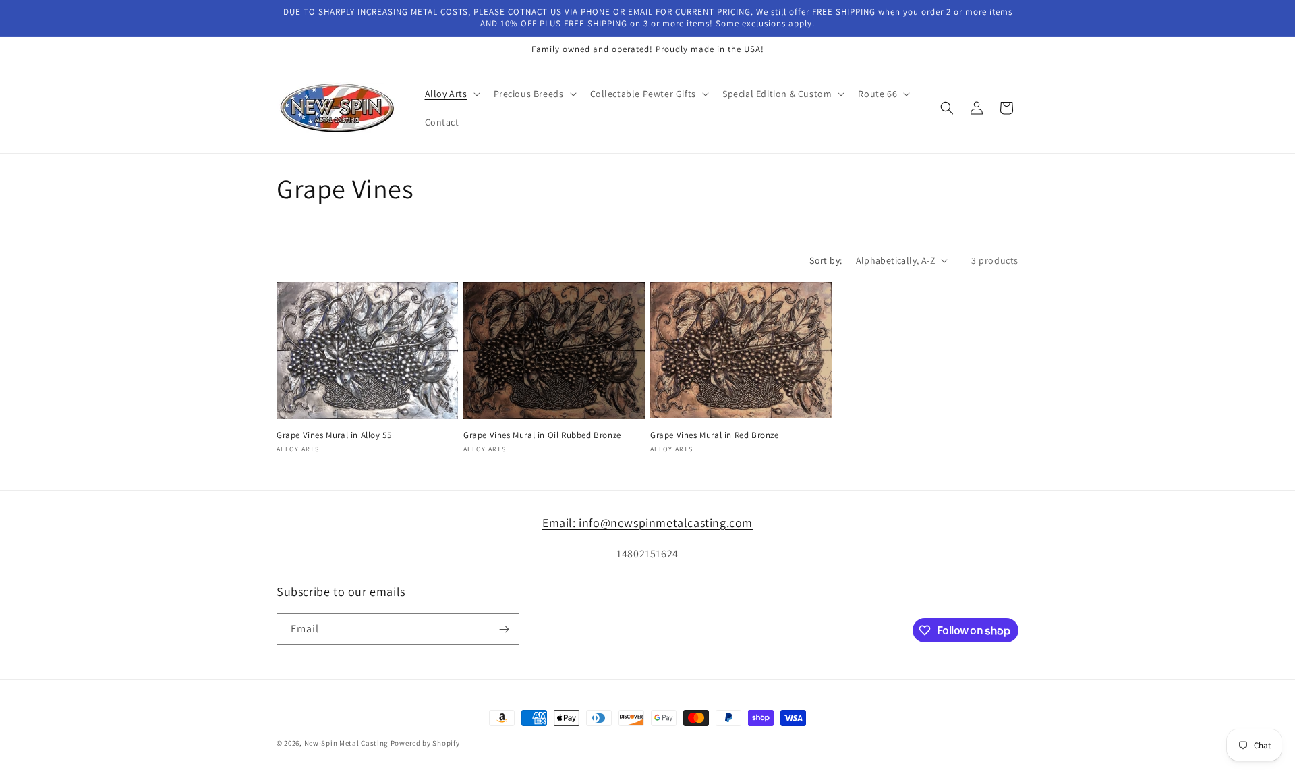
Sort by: (825, 260)
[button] (451, 94)
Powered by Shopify (425, 743)
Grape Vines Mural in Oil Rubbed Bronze (542, 435)
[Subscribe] (504, 629)
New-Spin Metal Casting (346, 743)
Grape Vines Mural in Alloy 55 (334, 435)
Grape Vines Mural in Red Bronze (714, 435)
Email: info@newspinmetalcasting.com (647, 522)
